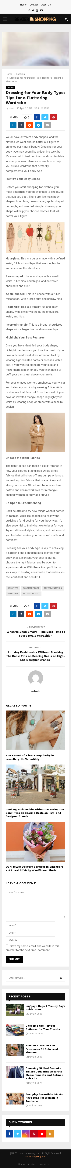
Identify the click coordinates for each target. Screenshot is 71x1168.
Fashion (10, 87)
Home (23, 4)
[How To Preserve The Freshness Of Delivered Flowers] (15, 1050)
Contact (34, 4)
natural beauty (31, 594)
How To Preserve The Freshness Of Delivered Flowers (42, 1049)
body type (13, 588)
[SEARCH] (61, 978)
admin (12, 108)
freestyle (13, 594)
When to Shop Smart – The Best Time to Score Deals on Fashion (35, 633)
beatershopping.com (35, 1156)
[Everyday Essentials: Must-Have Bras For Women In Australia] (15, 1099)
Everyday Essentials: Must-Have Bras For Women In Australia (44, 1098)
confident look (31, 588)
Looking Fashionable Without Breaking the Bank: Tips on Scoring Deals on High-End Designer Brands (35, 656)
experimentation (53, 588)
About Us (46, 4)
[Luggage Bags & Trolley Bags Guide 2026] (15, 1010)
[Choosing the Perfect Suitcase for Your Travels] (15, 1030)
